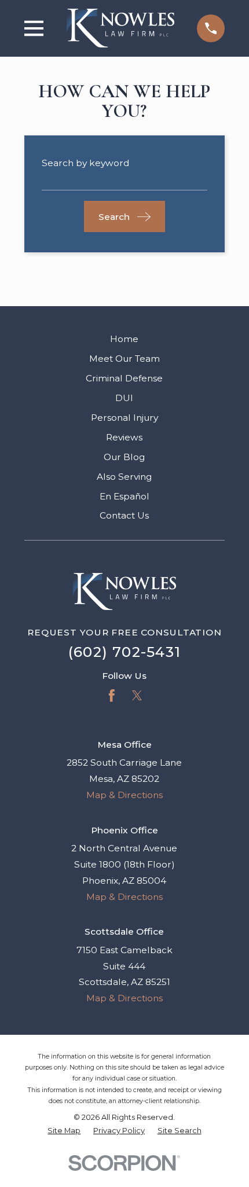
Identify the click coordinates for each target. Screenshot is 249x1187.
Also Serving (124, 476)
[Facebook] (111, 695)
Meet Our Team (124, 358)
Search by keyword (86, 162)
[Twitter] (137, 695)
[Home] (120, 28)
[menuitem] (63, 1130)
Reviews (124, 437)
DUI (124, 397)
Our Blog (124, 456)
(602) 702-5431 (124, 651)
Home (124, 338)
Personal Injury (124, 417)
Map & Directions (124, 794)
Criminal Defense (124, 378)
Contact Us (124, 515)
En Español (124, 496)
